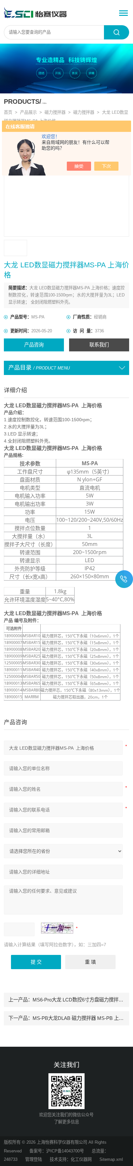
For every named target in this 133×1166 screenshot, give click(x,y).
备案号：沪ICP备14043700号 (56, 1151)
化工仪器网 (81, 1159)
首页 (8, 112)
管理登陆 (33, 1159)
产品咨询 (34, 345)
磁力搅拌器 (55, 112)
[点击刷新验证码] (57, 928)
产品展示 (28, 112)
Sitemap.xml (111, 1159)
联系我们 (99, 345)
